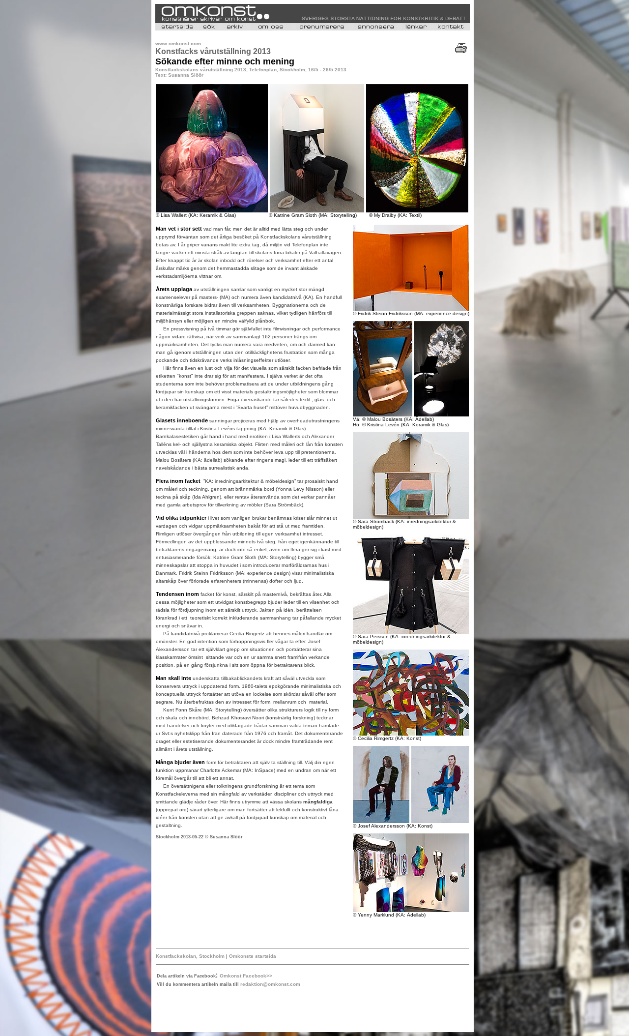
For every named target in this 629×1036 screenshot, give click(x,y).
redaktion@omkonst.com (270, 984)
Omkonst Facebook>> (246, 975)
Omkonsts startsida (252, 956)
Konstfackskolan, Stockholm (191, 956)
